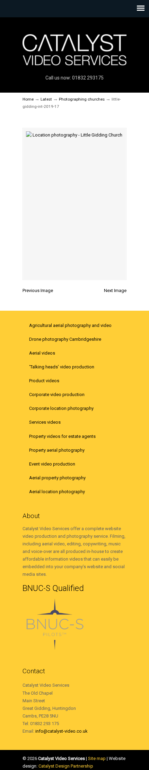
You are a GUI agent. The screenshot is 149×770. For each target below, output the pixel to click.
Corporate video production (57, 394)
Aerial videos (42, 353)
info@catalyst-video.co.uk (61, 731)
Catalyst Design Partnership (65, 766)
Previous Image (38, 290)
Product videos (44, 380)
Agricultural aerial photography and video (70, 325)
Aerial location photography (57, 491)
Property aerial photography (57, 450)
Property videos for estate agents (62, 436)
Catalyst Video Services (74, 45)
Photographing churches (82, 99)
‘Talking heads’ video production (61, 366)
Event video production (52, 464)
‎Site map (97, 758)
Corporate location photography (61, 408)
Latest (46, 99)
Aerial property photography (57, 477)
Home (28, 99)
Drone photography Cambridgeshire (65, 339)
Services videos (45, 422)
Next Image (115, 290)
